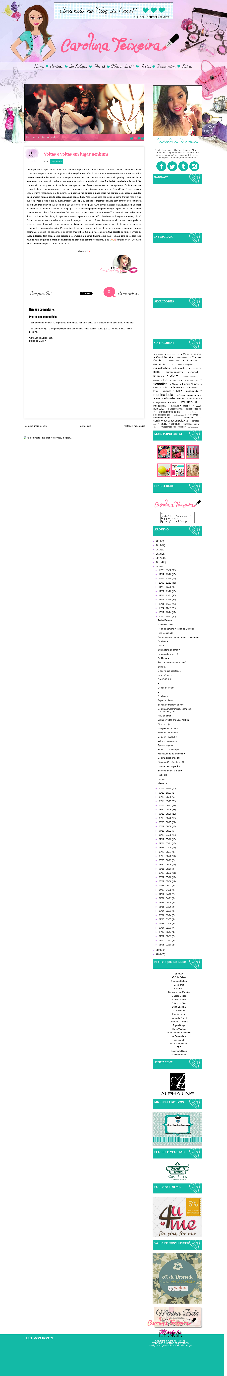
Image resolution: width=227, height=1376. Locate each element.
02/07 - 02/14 (165, 932)
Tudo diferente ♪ (165, 620)
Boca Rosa (178, 988)
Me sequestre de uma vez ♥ (171, 753)
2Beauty (179, 973)
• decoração (190, 360)
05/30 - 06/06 (165, 864)
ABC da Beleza (178, 977)
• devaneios (180, 368)
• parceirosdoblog (193, 409)
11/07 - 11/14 (165, 599)
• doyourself (192, 372)
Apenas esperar (165, 745)
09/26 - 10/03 (165, 793)
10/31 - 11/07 (165, 604)
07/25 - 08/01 (165, 831)
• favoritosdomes (191, 380)
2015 (158, 545)
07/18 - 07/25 (165, 835)
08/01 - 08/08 (165, 826)
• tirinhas (174, 423)
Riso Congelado (165, 633)
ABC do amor (164, 715)
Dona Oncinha (179, 1007)
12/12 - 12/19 (165, 578)
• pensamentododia (167, 411)
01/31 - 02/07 (165, 936)
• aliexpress (158, 354)
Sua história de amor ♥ (169, 650)
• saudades (186, 417)
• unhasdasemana (190, 424)
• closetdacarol (172, 361)
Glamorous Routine (179, 1021)
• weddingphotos (168, 427)
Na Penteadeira (178, 1036)
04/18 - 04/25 (165, 890)
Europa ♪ (162, 667)
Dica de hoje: (164, 724)
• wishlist (182, 427)
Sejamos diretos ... (167, 700)
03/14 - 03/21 (165, 911)
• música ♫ (188, 402)
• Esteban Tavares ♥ (172, 380)
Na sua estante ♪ (166, 624)
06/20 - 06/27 (165, 852)
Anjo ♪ (161, 645)
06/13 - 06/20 (165, 856)
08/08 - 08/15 (165, 822)
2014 (158, 549)
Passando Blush (179, 1051)
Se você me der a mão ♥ (170, 770)
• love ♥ (177, 390)
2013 (158, 554)
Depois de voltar (165, 688)
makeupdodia (193, 427)
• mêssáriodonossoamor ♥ (188, 395)
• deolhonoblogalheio (183, 365)
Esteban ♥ (163, 641)
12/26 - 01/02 (165, 570)
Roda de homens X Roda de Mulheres (176, 629)
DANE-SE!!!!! (164, 679)
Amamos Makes (179, 981)
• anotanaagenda (172, 354)
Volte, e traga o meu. (168, 741)
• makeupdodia (191, 391)
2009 (158, 950)
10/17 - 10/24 (165, 612)
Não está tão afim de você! (171, 762)
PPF (179, 1047)
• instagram (192, 387)
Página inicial (85, 426)
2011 (158, 562)
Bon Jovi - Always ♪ (167, 737)
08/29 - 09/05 (165, 809)
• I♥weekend (177, 387)
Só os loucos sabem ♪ (168, 732)
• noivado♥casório (179, 406)
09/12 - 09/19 (165, 801)
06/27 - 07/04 (165, 847)
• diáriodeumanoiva (173, 372)
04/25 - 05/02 (165, 885)
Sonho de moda (178, 1054)
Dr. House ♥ (163, 658)
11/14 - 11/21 (165, 595)
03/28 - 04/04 (165, 902)
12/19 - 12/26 (165, 574)
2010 (158, 566)
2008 (158, 954)
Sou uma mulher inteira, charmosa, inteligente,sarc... (175, 710)
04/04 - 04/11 (165, 898)
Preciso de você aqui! (168, 749)
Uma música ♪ (165, 675)
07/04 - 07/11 (165, 843)
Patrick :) (162, 775)
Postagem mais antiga (134, 426)
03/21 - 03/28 (165, 907)
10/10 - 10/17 (165, 616)
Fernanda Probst (179, 1018)
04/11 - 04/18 (165, 894)
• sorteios (195, 421)
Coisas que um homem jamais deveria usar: (179, 637)
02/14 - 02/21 (165, 928)
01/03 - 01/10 (165, 944)
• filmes (174, 384)
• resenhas (193, 415)
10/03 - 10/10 (165, 788)
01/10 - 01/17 (165, 940)
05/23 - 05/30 (165, 869)
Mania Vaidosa (179, 1029)
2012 (158, 558)
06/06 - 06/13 (165, 860)
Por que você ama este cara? (172, 662)
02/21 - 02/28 (165, 923)
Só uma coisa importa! (169, 758)
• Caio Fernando (191, 354)
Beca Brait (179, 985)
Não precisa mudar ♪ (168, 728)
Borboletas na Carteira (179, 992)
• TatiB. (162, 423)
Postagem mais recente (35, 426)
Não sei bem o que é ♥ (169, 766)
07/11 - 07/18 (165, 839)
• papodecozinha (174, 409)
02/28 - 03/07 (165, 919)
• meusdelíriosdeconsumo (169, 398)
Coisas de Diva (178, 1003)
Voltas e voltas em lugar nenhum (173, 720)
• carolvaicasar (181, 358)
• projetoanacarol (179, 415)
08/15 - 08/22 (165, 818)
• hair (166, 387)
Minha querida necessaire (179, 1032)
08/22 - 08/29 (165, 814)
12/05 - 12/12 (165, 583)
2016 (158, 541)
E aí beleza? (179, 1010)
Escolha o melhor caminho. (171, 704)
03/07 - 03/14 (165, 915)
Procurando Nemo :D (168, 654)
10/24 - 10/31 (165, 608)
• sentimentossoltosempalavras (177, 419)
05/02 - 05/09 (165, 881)
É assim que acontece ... (170, 671)
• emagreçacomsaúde (190, 376)
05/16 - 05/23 (165, 873)
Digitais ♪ (162, 779)
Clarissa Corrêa (178, 996)
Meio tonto (163, 783)
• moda (172, 402)
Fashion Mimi (178, 1014)
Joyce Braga (179, 1025)
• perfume (190, 412)
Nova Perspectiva (178, 1043)
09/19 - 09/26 (165, 797)
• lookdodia (166, 391)
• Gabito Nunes (189, 384)
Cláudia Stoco (179, 999)
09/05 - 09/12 (165, 805)
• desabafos (56, 161)
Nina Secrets (179, 1040)
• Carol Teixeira (163, 357)
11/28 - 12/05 (165, 587)
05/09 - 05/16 (165, 877)
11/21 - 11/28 (165, 591)
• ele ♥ (173, 375)
